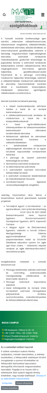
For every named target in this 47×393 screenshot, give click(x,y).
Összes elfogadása (24, 383)
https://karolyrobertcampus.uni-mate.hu (20, 338)
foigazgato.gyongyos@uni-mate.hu (21, 342)
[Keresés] (4, 15)
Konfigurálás (7, 383)
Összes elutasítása (9, 388)
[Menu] (42, 15)
